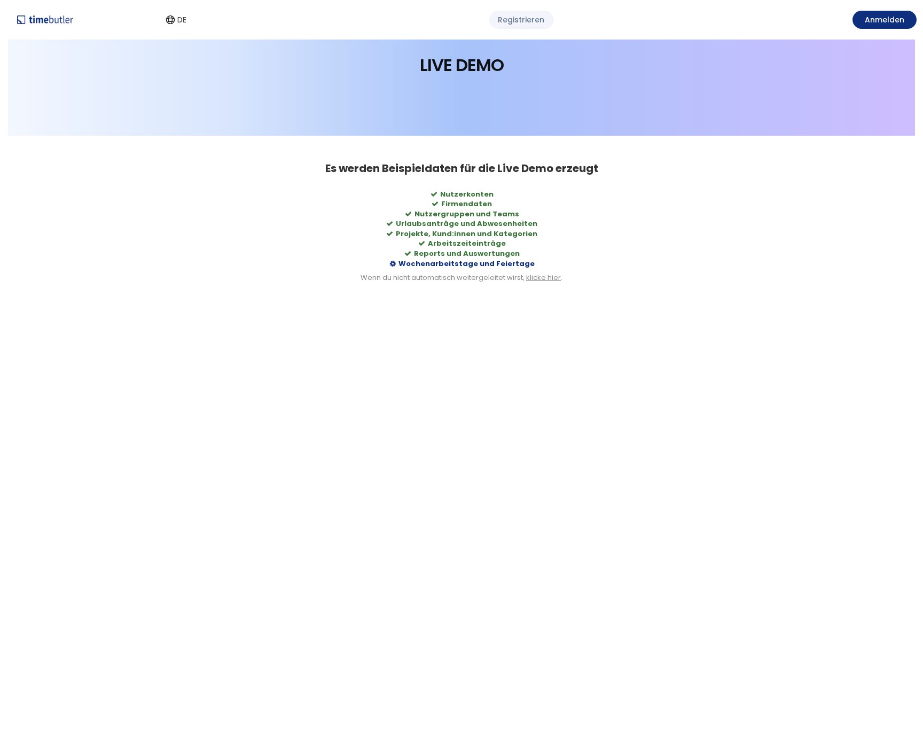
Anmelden (884, 19)
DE (181, 19)
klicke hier (543, 279)
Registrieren (521, 19)
